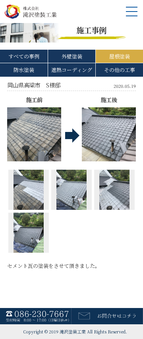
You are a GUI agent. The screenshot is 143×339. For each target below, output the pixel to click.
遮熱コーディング (71, 70)
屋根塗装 (119, 56)
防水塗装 (24, 70)
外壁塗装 (72, 56)
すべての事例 (23, 56)
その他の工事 (119, 70)
